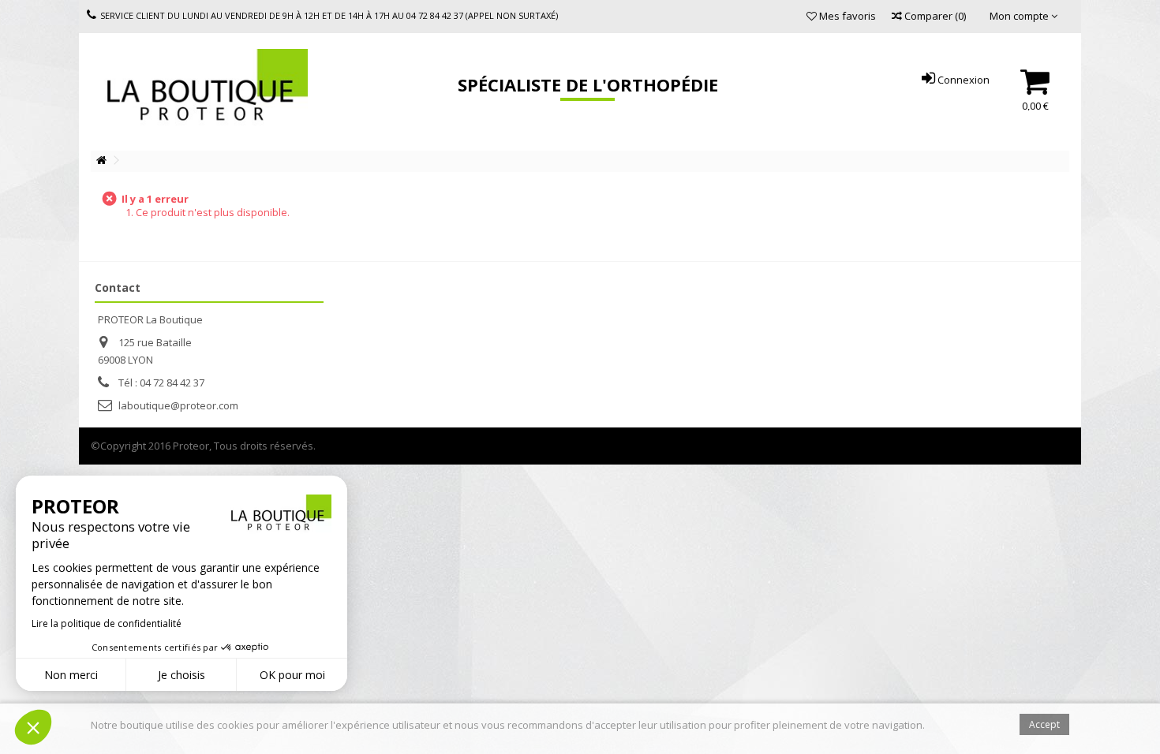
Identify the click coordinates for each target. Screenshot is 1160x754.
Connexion (962, 80)
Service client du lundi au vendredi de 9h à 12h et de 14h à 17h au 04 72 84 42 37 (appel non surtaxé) (329, 15)
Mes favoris (846, 16)
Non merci (71, 674)
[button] (33, 727)
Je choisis (181, 674)
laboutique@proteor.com (178, 405)
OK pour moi (292, 674)
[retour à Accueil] (101, 160)
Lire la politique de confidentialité (106, 623)
